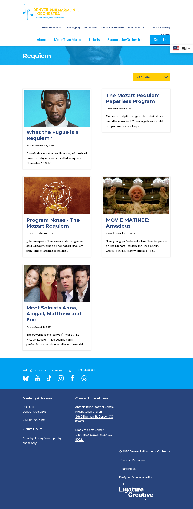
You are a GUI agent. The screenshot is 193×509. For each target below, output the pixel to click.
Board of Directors (112, 27)
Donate (160, 40)
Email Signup (72, 27)
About (42, 40)
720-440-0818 (87, 370)
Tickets (94, 40)
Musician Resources (132, 460)
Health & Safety (160, 27)
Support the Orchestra (124, 40)
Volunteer (90, 27)
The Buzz (164, 34)
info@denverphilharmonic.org (47, 370)
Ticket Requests (50, 27)
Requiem (143, 77)
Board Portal (127, 468)
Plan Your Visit (137, 27)
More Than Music (67, 40)
